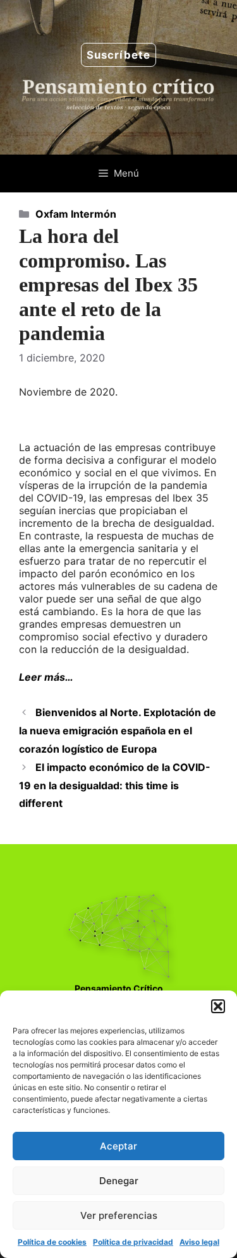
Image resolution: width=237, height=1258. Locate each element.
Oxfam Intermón (75, 214)
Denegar (118, 1181)
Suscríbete (118, 55)
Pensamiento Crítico (119, 988)
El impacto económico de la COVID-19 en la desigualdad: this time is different (114, 785)
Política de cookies (52, 1242)
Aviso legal (199, 1242)
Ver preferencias (118, 1215)
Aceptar (118, 1146)
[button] (218, 1006)
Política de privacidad (133, 1242)
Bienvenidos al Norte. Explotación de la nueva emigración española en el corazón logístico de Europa (117, 730)
